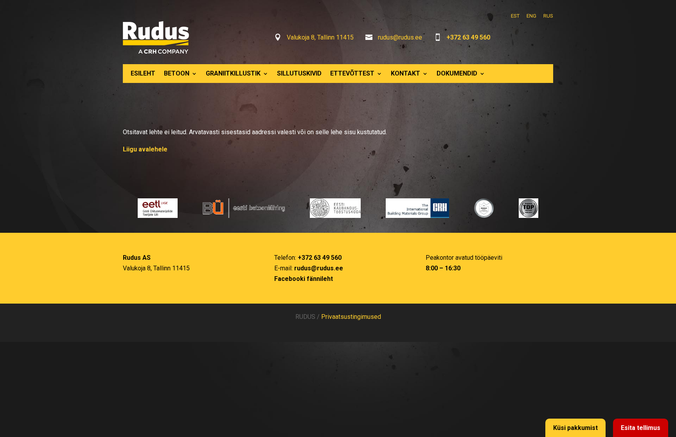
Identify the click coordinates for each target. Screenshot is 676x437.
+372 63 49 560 (468, 37)
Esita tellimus (640, 428)
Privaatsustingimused (351, 316)
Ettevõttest (352, 73)
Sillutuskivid (299, 73)
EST (515, 16)
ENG (531, 16)
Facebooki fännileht (303, 278)
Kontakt (405, 73)
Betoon (176, 73)
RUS (548, 16)
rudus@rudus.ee (400, 37)
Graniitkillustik (233, 73)
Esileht (143, 73)
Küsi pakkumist (575, 428)
